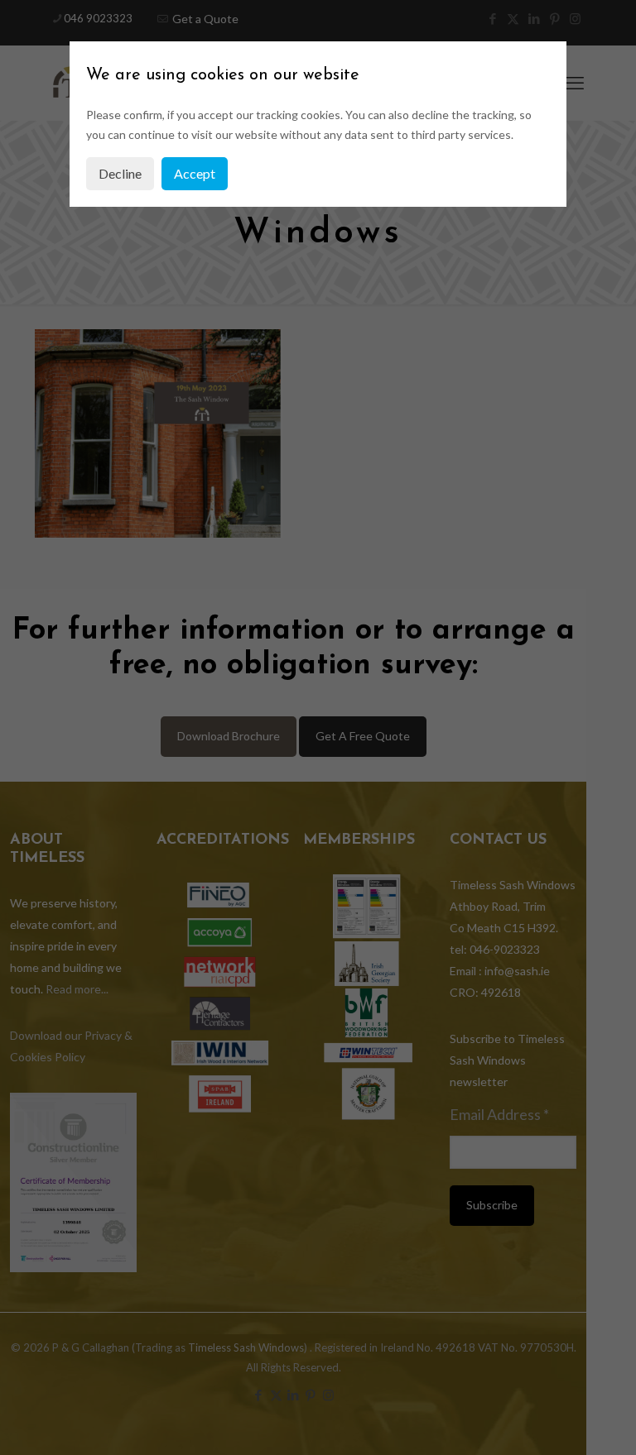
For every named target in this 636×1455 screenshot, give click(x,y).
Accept (194, 173)
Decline (120, 173)
